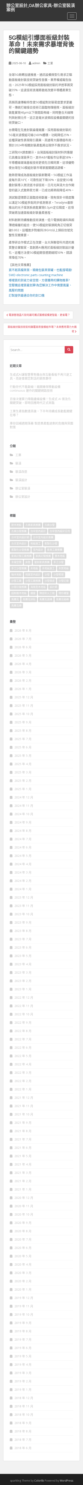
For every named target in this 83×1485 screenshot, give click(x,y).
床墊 (27, 562)
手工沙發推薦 (19, 568)
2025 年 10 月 (23, 714)
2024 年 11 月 (23, 806)
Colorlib (39, 1480)
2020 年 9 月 (22, 1223)
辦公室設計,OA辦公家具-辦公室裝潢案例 (40, 7)
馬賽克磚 (16, 605)
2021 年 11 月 (23, 1106)
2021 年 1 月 (22, 1189)
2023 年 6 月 (22, 947)
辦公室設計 (22, 497)
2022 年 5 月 (22, 1056)
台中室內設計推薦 (43, 537)
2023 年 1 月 (22, 989)
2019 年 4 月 (22, 1364)
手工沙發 (58, 562)
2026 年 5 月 (22, 655)
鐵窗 (33, 593)
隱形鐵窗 (64, 593)
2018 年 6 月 (22, 1448)
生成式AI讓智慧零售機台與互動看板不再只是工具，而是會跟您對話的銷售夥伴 (41, 376)
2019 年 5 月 (22, 1356)
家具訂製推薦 (43, 556)
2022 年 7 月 (22, 1039)
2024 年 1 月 (22, 889)
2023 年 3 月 (22, 972)
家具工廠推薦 (54, 550)
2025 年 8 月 (22, 730)
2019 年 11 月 (23, 1306)
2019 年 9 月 (22, 1323)
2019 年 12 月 (23, 1298)
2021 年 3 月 (22, 1173)
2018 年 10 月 (23, 1414)
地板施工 (35, 543)
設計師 (53, 587)
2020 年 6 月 (22, 1248)
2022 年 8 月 (22, 1031)
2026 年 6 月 (22, 647)
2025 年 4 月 (22, 764)
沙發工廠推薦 (33, 581)
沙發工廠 (16, 581)
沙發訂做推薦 (19, 587)
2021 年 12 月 (23, 1098)
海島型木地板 (38, 587)
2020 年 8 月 (22, 1231)
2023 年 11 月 (23, 906)
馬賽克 (15, 599)
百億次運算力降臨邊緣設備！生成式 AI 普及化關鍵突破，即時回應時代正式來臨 (40, 401)
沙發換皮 (49, 581)
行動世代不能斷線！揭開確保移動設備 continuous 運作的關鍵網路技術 (35, 388)
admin (36, 63)
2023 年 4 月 (22, 964)
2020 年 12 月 (23, 1198)
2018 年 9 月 (22, 1423)
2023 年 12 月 (23, 897)
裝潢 (18, 463)
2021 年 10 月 (23, 1114)
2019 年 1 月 (22, 1389)
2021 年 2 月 (22, 1181)
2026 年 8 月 (22, 630)
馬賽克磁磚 (62, 599)
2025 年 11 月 (23, 705)
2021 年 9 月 (22, 1123)
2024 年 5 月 (22, 856)
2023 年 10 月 (23, 914)
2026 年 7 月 (22, 639)
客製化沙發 (50, 543)
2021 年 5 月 (22, 1156)
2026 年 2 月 (22, 680)
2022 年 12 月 (23, 997)
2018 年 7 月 (22, 1440)
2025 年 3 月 (22, 772)
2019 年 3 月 (22, 1373)
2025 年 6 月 (22, 747)
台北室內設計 (19, 543)
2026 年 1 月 (22, 689)
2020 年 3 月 (22, 1273)
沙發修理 (58, 574)
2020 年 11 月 (23, 1206)
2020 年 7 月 (22, 1239)
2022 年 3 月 (22, 1072)
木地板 (34, 568)
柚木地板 (16, 574)
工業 (50, 63)
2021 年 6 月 (22, 1148)
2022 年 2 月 (22, 1081)
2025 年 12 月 (23, 697)
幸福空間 (16, 562)
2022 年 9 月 (22, 1022)
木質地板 (64, 568)
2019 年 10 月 (23, 1314)
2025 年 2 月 (22, 781)
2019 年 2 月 (22, 1381)
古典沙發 (49, 525)
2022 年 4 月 (22, 1064)
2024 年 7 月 (22, 839)
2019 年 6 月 (22, 1348)
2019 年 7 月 (22, 1339)
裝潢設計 (21, 480)
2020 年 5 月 (22, 1256)
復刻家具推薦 (42, 562)
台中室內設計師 (20, 537)
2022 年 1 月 (22, 1089)
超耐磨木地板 (19, 593)
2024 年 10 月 (23, 814)
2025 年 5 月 (22, 756)
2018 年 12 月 (23, 1398)
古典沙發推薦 (19, 531)
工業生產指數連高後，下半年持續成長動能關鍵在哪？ (41, 413)
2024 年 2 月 (22, 881)
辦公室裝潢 (22, 488)
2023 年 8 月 (22, 931)
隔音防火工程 (47, 593)
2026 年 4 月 (22, 664)
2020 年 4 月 (22, 1264)
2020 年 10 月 (23, 1214)
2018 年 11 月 (23, 1406)
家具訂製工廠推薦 (21, 556)
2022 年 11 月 (23, 1006)
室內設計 (38, 550)
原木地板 (16, 525)
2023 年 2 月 (22, 981)
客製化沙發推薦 (20, 550)
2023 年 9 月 (22, 922)
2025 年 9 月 (22, 722)
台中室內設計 (38, 531)
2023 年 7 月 (22, 939)
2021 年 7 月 (22, 1139)
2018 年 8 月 (22, 1431)
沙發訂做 (64, 581)
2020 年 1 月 (22, 1289)
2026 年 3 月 (22, 672)
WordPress (66, 1480)
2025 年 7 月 (22, 739)
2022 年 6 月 (22, 1047)
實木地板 (60, 556)
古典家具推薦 (33, 525)
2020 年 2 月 (22, 1281)
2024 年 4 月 (22, 864)
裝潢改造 (21, 471)
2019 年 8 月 (22, 1331)
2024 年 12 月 (23, 797)
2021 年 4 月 (22, 1164)
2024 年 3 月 (22, 872)
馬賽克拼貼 (29, 599)
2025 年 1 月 (22, 789)
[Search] (69, 349)
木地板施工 (48, 568)
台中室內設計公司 (60, 531)
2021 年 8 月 (22, 1131)
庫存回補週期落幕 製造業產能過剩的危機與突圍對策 (41, 425)
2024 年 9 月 (22, 822)
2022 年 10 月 (23, 1014)
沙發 (47, 574)
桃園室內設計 (33, 574)
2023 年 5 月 (22, 956)
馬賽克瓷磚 (45, 599)
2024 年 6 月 (22, 847)
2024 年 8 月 (22, 831)
